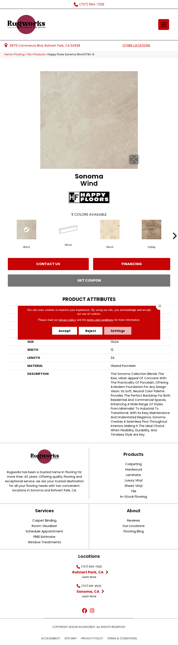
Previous (3, 229)
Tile (29, 54)
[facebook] (84, 611)
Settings (118, 330)
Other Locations (136, 45)
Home (8, 54)
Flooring (19, 54)
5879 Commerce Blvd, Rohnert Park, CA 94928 (45, 45)
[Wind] (26, 229)
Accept (65, 330)
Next (174, 229)
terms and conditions (100, 319)
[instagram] (92, 611)
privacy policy (67, 319)
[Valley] (151, 229)
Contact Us (48, 263)
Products (39, 54)
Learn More (89, 577)
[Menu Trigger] (163, 24)
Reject (90, 330)
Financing (132, 263)
